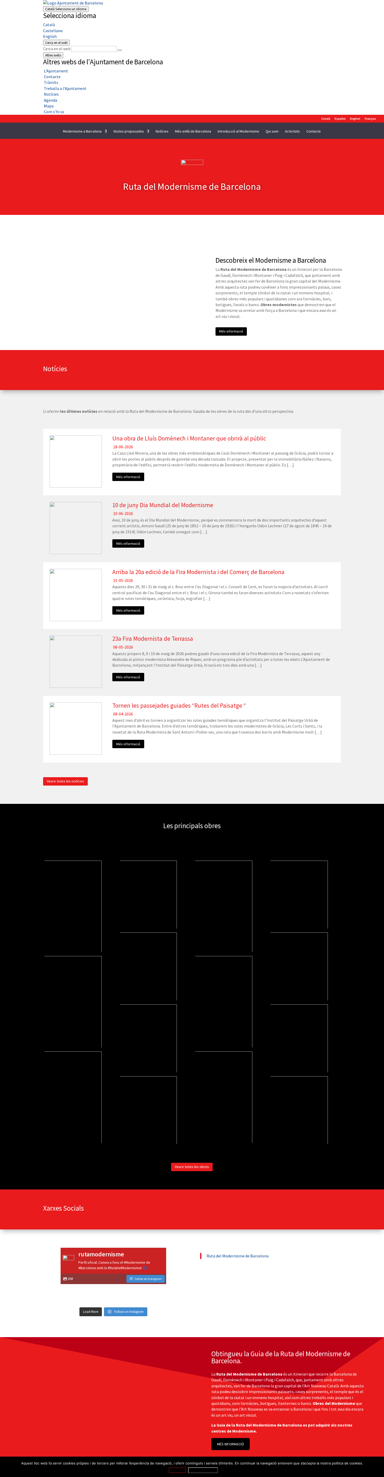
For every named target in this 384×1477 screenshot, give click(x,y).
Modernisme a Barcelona (82, 131)
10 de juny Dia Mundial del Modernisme (162, 505)
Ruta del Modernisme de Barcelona (238, 1255)
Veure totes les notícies (65, 781)
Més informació (231, 331)
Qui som (272, 131)
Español (340, 119)
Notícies (162, 131)
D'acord (177, 1470)
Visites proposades (128, 131)
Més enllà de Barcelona (193, 131)
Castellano (53, 30)
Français (370, 119)
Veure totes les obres (192, 1166)
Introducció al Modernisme (238, 131)
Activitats (292, 131)
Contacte (313, 131)
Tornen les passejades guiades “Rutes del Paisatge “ (179, 705)
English (50, 36)
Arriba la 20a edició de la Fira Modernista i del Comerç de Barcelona (198, 572)
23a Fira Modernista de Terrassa (152, 638)
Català (65, 9)
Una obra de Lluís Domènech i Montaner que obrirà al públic (189, 438)
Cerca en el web (57, 48)
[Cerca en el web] (120, 50)
